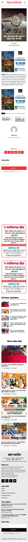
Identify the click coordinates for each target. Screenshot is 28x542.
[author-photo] (2, 368)
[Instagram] (6, 480)
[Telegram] (19, 152)
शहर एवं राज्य (19, 33)
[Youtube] (14, 480)
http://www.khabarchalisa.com (14, 137)
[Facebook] (5, 152)
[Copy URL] (22, 152)
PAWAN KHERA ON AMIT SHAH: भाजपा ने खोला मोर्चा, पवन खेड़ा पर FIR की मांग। (18, 311)
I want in (13, 168)
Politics (3, 507)
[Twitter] (9, 152)
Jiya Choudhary (7, 368)
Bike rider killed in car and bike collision (15, 113)
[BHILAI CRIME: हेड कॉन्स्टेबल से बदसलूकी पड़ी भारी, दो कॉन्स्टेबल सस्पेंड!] (5, 331)
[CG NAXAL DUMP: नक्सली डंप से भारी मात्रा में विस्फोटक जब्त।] (5, 304)
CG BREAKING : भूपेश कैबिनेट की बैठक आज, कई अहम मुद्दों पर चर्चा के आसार (19, 120)
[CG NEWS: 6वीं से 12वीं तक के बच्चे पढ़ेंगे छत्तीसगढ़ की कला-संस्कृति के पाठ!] (14, 405)
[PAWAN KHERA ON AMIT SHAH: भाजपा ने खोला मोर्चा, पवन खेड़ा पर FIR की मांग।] (5, 311)
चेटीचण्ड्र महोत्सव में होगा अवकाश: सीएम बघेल (6, 119)
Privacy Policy (18, 171)
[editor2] (14, 129)
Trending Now (10, 33)
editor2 (15, 43)
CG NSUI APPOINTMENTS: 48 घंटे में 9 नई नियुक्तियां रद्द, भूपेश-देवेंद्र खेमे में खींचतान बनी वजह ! (18, 318)
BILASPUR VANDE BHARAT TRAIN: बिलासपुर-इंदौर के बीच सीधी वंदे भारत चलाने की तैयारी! (13, 442)
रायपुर (2, 517)
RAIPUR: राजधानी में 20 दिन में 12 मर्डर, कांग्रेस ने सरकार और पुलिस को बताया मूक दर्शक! (18, 324)
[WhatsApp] (12, 152)
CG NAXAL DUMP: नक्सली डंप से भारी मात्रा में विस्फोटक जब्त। (18, 304)
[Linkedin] (15, 152)
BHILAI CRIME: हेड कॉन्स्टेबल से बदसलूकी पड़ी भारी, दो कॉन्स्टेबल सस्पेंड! (17, 331)
